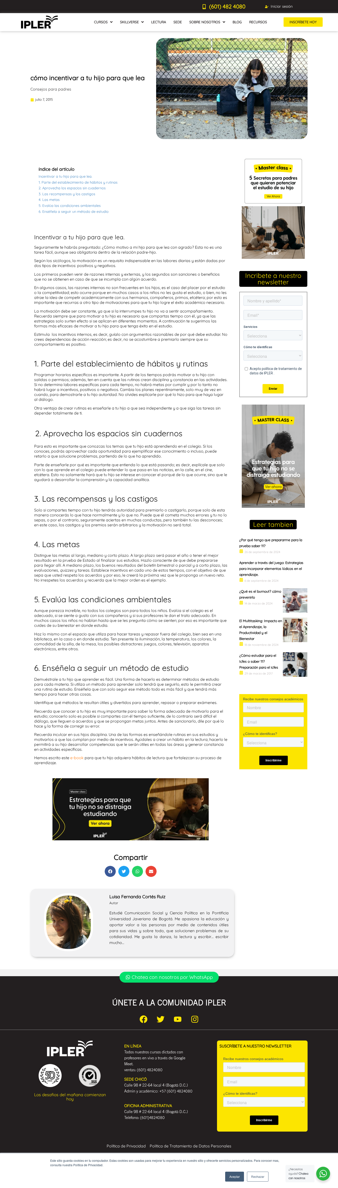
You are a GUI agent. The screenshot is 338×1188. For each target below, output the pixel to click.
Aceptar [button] (234, 1176)
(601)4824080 (152, 1117)
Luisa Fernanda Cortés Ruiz (137, 896)
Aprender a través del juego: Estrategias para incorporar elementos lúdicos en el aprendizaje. (271, 568)
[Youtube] (178, 1019)
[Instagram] (195, 1019)
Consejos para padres (50, 89)
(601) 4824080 (150, 1069)
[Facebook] (143, 1019)
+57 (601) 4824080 (176, 1091)
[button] (110, 871)
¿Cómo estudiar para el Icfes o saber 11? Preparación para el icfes (258, 661)
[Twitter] (161, 1019)
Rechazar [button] (257, 1176)
